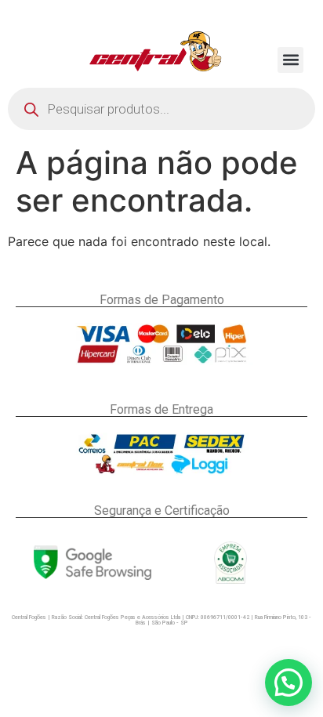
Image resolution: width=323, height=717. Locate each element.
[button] (290, 60)
